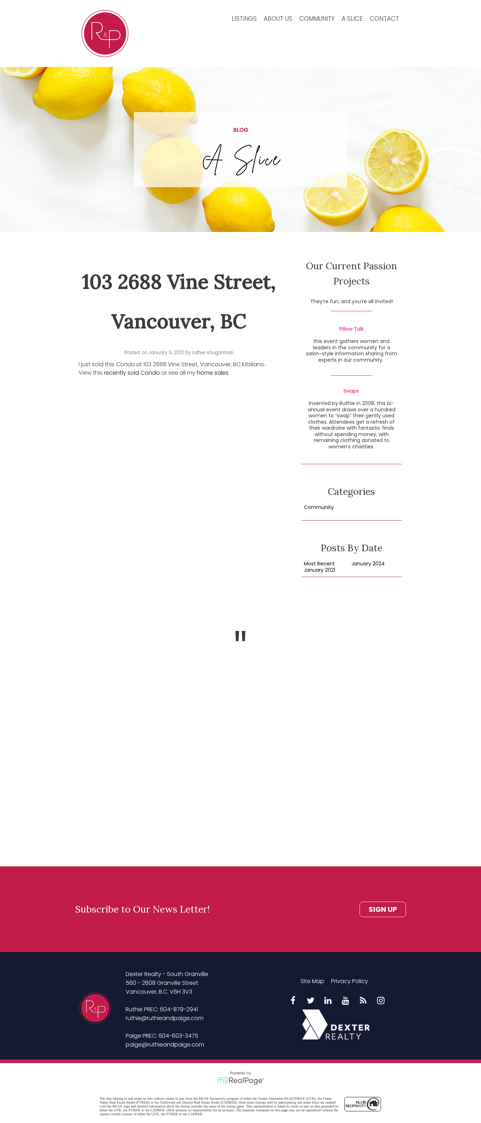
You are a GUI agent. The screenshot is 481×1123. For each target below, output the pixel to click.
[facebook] (293, 1001)
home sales (213, 373)
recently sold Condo (132, 373)
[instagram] (381, 1001)
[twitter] (310, 1001)
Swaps (351, 391)
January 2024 (368, 564)
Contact (384, 18)
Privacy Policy (349, 981)
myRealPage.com (240, 1081)
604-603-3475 (178, 1036)
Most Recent (319, 564)
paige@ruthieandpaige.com (165, 1045)
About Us (278, 18)
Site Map (312, 981)
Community (317, 18)
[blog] (363, 1001)
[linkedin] (328, 1001)
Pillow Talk (351, 329)
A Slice (352, 18)
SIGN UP (383, 909)
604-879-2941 (179, 1009)
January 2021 (319, 570)
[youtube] (346, 1001)
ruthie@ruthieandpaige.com (165, 1018)
